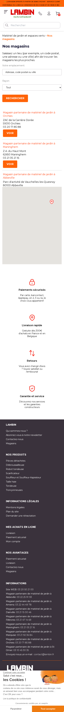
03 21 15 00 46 (23, 612)
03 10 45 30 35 (21, 650)
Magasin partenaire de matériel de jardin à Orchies (29, 114)
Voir (10, 133)
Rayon (5, 80)
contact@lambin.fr (44, 654)
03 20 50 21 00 (26, 589)
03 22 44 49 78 (23, 604)
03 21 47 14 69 (23, 619)
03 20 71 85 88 (23, 642)
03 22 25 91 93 (24, 597)
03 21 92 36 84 (24, 635)
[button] (51, 201)
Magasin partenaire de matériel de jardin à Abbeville (29, 176)
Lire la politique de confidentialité (17, 699)
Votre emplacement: (13, 65)
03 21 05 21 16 (27, 627)
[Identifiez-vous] (49, 13)
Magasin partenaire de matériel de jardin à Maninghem (29, 145)
